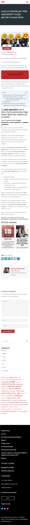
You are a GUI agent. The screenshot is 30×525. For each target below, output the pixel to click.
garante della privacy (8, 393)
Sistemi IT (3, 440)
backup (11, 377)
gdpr (19, 393)
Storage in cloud (5, 443)
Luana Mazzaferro (12, 52)
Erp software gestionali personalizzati (11, 437)
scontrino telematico (14, 404)
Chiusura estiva (6, 101)
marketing (14, 400)
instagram (18, 396)
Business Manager (5, 379)
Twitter (19, 411)
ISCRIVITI (8, 498)
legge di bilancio (11, 398)
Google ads (23, 393)
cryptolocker (19, 384)
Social (4, 367)
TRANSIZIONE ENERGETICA (6, 409)
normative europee (21, 400)
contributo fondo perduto (15, 379)
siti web (21, 404)
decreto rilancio (15, 386)
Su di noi (3, 434)
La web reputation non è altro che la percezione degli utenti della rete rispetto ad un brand (14, 95)
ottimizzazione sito (4, 402)
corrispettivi (5, 382)
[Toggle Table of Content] (25, 92)
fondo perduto (20, 391)
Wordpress (4, 413)
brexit (19, 377)
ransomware (4, 404)
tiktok (26, 405)
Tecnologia (5, 370)
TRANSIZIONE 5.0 (4, 406)
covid (12, 382)
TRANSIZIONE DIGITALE (13, 406)
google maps (3, 395)
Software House (5, 430)
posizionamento (14, 402)
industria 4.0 (10, 396)
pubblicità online (24, 402)
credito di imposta (8, 384)
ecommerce (5, 391)
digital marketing (15, 389)
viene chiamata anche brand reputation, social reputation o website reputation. (16, 99)
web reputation (8, 255)
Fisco (3, 357)
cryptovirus (4, 386)
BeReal (15, 377)
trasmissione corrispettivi (9, 411)
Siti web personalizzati (7, 446)
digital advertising (4, 388)
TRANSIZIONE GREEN (17, 409)
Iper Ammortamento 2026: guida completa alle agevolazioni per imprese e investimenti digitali (14, 104)
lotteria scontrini (6, 400)
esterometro (12, 391)
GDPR (3, 360)
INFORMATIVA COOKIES (7, 467)
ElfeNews (11, 54)
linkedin (19, 398)
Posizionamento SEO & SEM (8, 450)
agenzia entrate (5, 377)
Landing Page (3, 398)
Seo (16, 54)
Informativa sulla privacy (7, 471)
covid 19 (18, 382)
